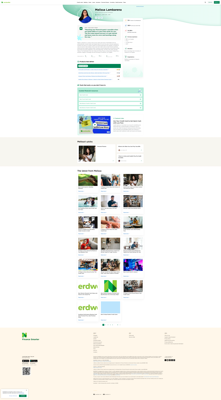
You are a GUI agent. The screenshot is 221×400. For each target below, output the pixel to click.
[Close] (26, 390)
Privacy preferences (169, 342)
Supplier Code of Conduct (170, 337)
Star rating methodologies (98, 345)
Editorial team (96, 347)
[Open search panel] (205, 2)
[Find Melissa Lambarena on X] (96, 18)
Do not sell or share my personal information (174, 343)
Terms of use (167, 335)
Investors (95, 352)
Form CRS (97, 374)
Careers (95, 338)
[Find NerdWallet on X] (165, 360)
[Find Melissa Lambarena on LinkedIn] (102, 18)
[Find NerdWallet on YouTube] (168, 360)
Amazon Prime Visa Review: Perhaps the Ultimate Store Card (92, 76)
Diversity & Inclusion (97, 342)
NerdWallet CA (107, 394)
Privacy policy (167, 338)
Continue (23, 395)
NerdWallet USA (98, 394)
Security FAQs (132, 337)
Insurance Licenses (133, 364)
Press (94, 348)
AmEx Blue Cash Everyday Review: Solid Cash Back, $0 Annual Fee (93, 72)
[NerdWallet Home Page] (5, 2)
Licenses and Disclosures (106, 361)
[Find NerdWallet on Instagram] (170, 360)
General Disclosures (102, 374)
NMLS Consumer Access (97, 361)
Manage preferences (13, 395)
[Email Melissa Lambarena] (99, 18)
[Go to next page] (120, 325)
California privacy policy (170, 340)
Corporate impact (97, 340)
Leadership (95, 337)
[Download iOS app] (25, 361)
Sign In (210, 2)
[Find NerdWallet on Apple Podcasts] (172, 360)
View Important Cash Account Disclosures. (151, 376)
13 (117, 324)
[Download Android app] (33, 361)
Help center (131, 335)
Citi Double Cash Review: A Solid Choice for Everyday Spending (93, 69)
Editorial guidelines (97, 343)
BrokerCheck (118, 374)
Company (95, 335)
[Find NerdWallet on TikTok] (174, 360)
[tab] (83, 66)
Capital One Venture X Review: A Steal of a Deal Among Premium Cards (94, 79)
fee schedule (108, 374)
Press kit (95, 350)
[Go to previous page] (101, 325)
